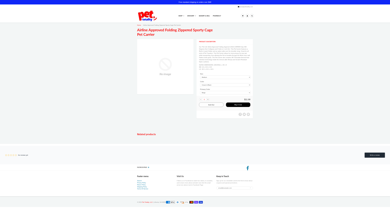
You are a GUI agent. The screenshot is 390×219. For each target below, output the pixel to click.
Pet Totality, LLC (147, 202)
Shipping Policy (142, 187)
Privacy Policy (141, 183)
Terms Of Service (142, 189)
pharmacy (217, 16)
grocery (190, 16)
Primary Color (205, 89)
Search (139, 180)
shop (180, 16)
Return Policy (141, 185)
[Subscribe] (250, 187)
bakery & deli (204, 16)
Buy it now (238, 105)
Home (139, 25)
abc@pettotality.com (246, 7)
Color (202, 81)
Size (201, 74)
